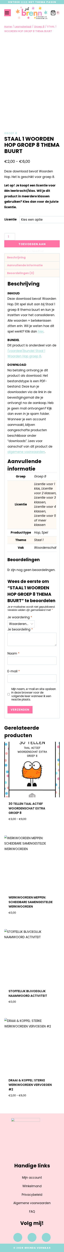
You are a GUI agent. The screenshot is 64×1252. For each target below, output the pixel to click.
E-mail (13, 671)
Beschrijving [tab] (16, 257)
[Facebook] (17, 1237)
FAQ (32, 1211)
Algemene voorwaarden (32, 1203)
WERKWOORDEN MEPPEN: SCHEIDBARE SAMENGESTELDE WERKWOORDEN (31, 902)
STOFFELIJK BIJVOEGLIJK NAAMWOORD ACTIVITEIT (28, 993)
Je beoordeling (20, 629)
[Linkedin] (46, 1237)
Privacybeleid (32, 1195)
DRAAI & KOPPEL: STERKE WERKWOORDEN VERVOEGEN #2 (30, 1085)
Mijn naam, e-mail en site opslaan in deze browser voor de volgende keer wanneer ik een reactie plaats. (33, 694)
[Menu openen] (7, 12)
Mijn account (32, 1177)
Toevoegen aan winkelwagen (32, 244)
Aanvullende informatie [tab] (25, 265)
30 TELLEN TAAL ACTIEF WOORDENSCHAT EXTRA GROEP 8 (27, 808)
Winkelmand (32, 1186)
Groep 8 (10, 133)
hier (41, 331)
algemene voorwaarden (26, 452)
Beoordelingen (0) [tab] (20, 273)
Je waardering (19, 617)
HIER (24, 2)
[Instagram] (32, 1237)
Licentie (10, 219)
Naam (13, 653)
